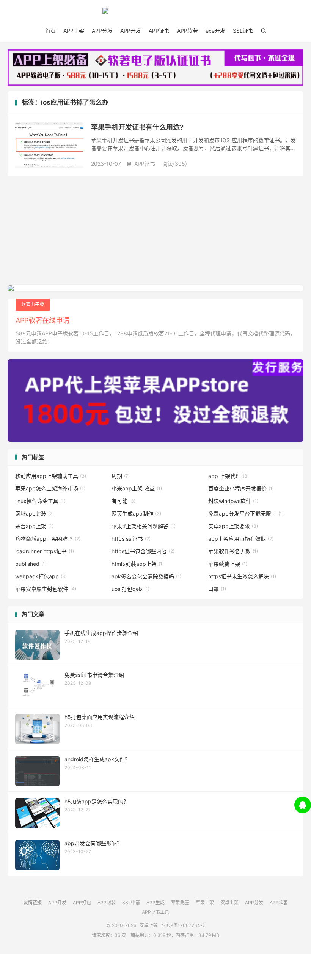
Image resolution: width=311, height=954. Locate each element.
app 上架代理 (228, 476)
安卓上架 (155, 14)
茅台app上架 (34, 526)
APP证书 (159, 30)
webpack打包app (41, 576)
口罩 (217, 589)
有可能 (123, 501)
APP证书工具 (155, 912)
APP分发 (102, 30)
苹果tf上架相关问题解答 (144, 526)
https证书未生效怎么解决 (242, 576)
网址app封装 (34, 513)
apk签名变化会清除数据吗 (146, 576)
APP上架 (73, 30)
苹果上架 (205, 902)
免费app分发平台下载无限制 (246, 513)
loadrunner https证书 (44, 551)
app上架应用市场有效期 (240, 538)
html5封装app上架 (138, 563)
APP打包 (82, 902)
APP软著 (187, 30)
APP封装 (106, 902)
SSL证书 (243, 30)
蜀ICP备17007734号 (183, 925)
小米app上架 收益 (137, 488)
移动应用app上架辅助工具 (50, 476)
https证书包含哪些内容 (143, 551)
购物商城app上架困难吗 (47, 538)
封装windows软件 (233, 501)
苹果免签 (180, 902)
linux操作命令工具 (40, 501)
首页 (50, 30)
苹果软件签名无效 (233, 551)
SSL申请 (131, 902)
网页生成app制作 (136, 513)
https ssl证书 (131, 538)
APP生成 (155, 902)
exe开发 (215, 30)
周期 (121, 476)
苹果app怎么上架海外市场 (50, 488)
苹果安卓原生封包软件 (45, 589)
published (31, 563)
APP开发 (130, 30)
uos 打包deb (130, 589)
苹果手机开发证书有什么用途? (137, 127)
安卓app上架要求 (233, 526)
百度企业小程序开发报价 (241, 488)
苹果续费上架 (227, 563)
